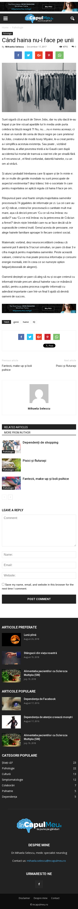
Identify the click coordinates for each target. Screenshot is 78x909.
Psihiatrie (7, 791)
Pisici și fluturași (66, 366)
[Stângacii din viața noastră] (11, 657)
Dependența (9, 796)
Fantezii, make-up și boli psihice (17, 368)
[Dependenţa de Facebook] (11, 703)
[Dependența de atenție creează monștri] (11, 721)
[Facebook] (39, 884)
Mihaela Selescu (14, 46)
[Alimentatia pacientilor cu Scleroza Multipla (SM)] (11, 676)
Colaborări (8, 785)
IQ (34, 321)
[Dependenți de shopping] (11, 446)
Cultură (6, 774)
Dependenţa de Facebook (39, 698)
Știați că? (7, 762)
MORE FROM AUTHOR (17, 432)
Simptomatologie (12, 779)
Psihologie (7, 33)
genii (16, 321)
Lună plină (30, 634)
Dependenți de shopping (40, 442)
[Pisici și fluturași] (11, 465)
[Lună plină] (11, 639)
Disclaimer (24, 898)
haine (26, 321)
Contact (55, 898)
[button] (72, 18)
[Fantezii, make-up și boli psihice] (11, 483)
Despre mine (41, 898)
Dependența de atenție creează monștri (48, 717)
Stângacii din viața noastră (40, 653)
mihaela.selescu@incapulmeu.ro (46, 860)
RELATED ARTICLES (16, 427)
